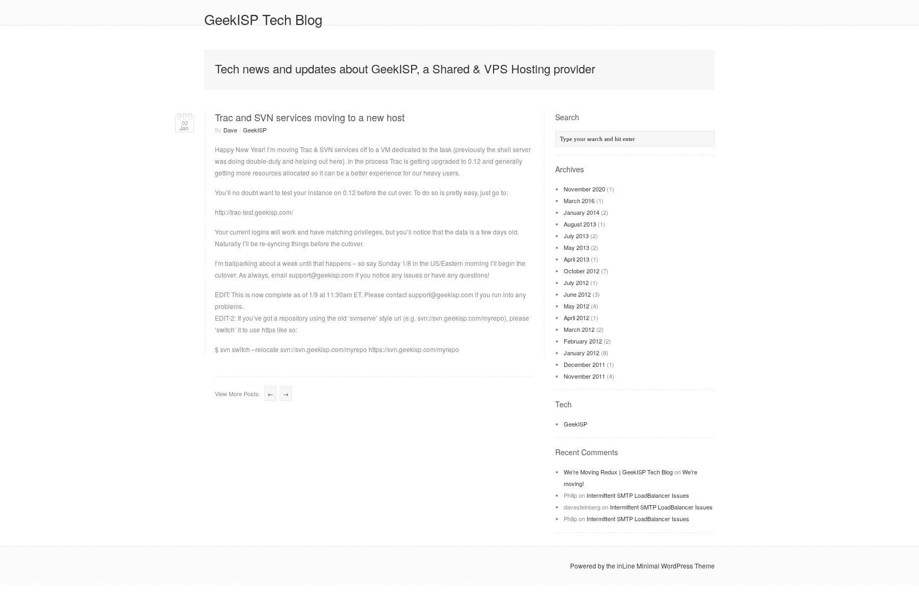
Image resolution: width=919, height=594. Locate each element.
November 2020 (584, 189)
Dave (230, 130)
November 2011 (584, 376)
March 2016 (579, 200)
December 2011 (584, 364)
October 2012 (581, 270)
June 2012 (577, 294)
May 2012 (576, 306)
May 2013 (576, 247)
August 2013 (580, 224)
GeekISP (254, 130)
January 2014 (581, 212)
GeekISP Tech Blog (263, 19)
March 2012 (579, 329)
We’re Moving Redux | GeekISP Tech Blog (618, 471)
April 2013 (576, 259)
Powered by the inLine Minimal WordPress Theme (642, 565)
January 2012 (581, 352)
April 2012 (576, 317)
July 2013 (576, 235)
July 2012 (576, 282)
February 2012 (583, 341)
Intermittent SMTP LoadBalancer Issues (638, 495)
